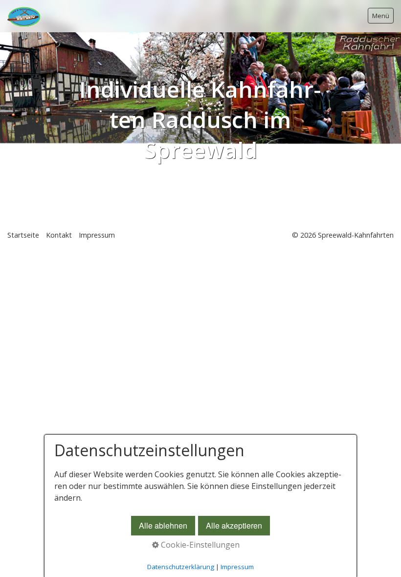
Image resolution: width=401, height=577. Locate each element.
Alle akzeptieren (234, 525)
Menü (380, 15)
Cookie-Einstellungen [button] (199, 544)
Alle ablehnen (163, 525)
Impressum (97, 235)
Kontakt (59, 235)
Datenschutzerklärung (180, 566)
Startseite (23, 235)
